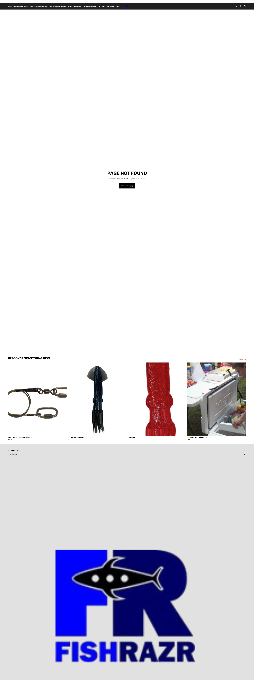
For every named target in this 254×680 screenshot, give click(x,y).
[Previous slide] (131, 399)
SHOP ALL (242, 359)
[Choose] (183, 432)
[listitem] (117, 6)
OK (244, 454)
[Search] (236, 6)
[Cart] (244, 6)
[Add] (63, 432)
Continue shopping (127, 186)
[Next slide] (183, 399)
